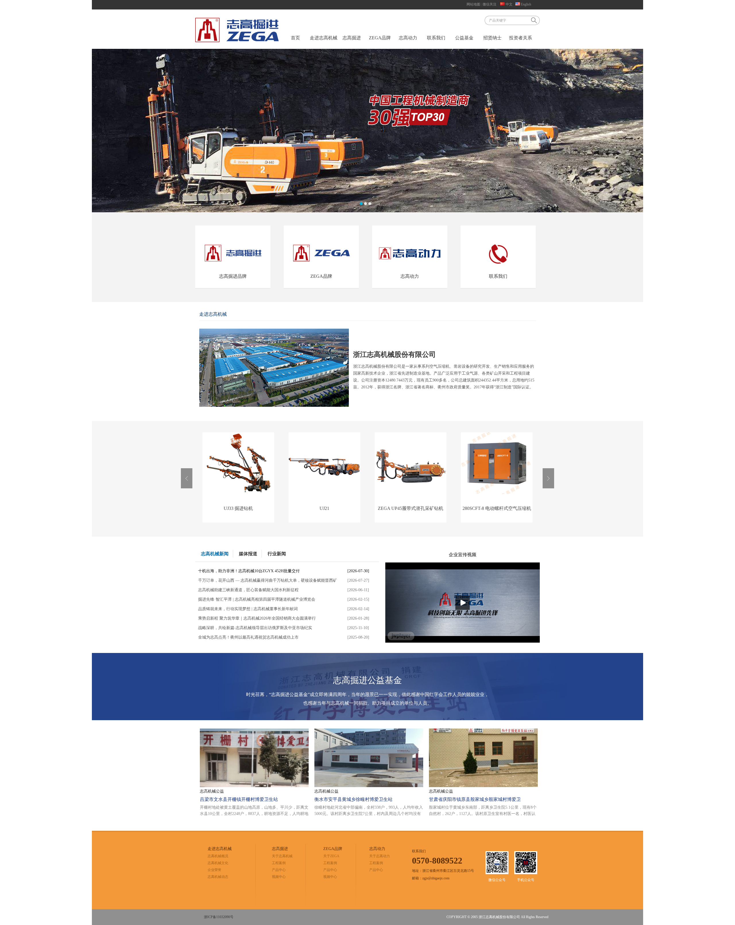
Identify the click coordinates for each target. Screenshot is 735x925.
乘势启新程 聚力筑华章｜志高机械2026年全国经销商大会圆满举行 (257, 618)
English (525, 4)
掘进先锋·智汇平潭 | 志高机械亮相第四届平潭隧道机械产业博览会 (256, 599)
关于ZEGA (331, 856)
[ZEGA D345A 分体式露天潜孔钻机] (497, 493)
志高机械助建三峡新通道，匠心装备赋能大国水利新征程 (248, 590)
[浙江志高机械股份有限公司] (237, 30)
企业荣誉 (214, 870)
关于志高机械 (282, 856)
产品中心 (279, 870)
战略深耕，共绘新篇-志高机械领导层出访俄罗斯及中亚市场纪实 (255, 628)
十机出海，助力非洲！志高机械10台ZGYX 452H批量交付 (249, 571)
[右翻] (548, 478)
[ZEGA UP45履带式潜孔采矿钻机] (324, 493)
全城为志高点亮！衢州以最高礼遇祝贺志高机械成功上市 (248, 637)
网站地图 (473, 4)
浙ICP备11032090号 (218, 917)
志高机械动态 (218, 877)
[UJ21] (238, 493)
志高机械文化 (218, 863)
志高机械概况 (218, 856)
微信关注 (489, 4)
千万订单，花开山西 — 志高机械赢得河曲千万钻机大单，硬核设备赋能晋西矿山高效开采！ (267, 581)
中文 (508, 4)
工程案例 (279, 863)
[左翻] (186, 478)
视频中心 (279, 877)
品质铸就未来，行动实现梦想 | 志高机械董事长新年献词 (248, 609)
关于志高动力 (379, 856)
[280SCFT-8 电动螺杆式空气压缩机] (410, 493)
